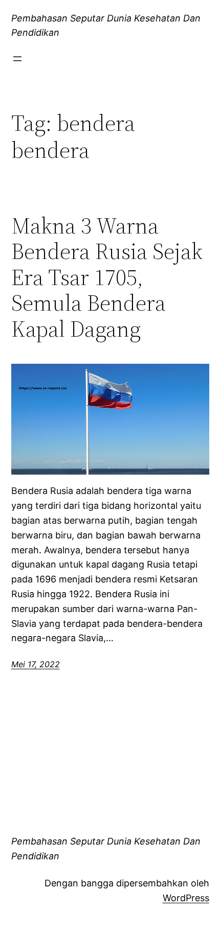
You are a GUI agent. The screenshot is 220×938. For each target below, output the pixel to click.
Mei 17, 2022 (35, 664)
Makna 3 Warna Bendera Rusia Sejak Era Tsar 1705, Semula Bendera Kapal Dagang (107, 277)
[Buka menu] (17, 59)
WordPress (186, 898)
